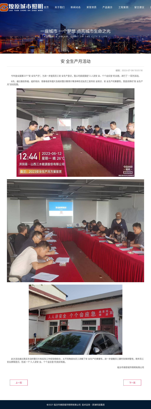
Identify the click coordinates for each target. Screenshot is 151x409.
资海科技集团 (98, 404)
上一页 (19, 382)
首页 (46, 7)
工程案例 (123, 7)
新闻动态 (76, 7)
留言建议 (139, 7)
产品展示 (107, 7)
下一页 (132, 382)
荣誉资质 (92, 7)
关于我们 (60, 7)
